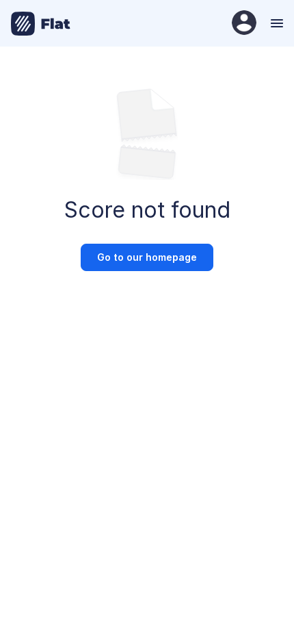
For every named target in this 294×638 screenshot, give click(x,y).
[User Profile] (244, 23)
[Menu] (275, 23)
